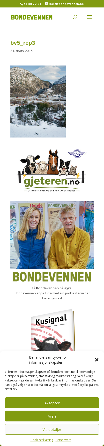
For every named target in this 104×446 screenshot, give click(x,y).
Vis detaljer (52, 429)
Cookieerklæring (41, 440)
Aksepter (52, 402)
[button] (96, 359)
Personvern (63, 440)
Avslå (52, 416)
